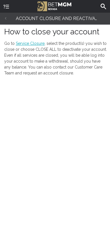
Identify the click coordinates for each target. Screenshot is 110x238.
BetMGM (55, 5)
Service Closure (30, 43)
